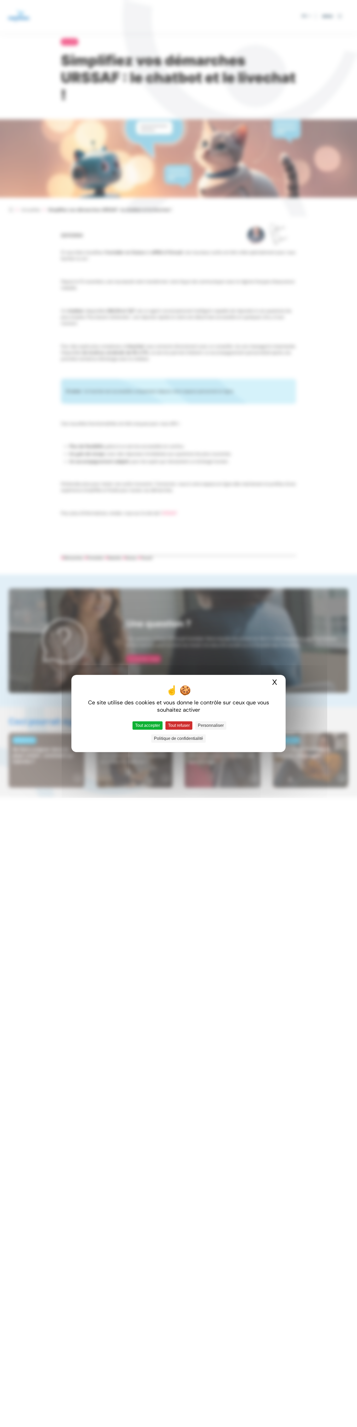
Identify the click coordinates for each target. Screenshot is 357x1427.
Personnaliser (211, 725)
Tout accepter (147, 725)
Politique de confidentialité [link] (178, 738)
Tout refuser (179, 725)
